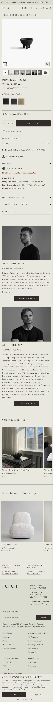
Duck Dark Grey (14, 101)
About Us (6, 637)
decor (14, 15)
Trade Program (9, 670)
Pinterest (31, 670)
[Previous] (2, 3)
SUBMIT (43, 617)
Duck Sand (21, 101)
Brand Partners (9, 645)
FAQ (4, 666)
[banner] (26, 2)
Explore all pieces (26, 298)
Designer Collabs (9, 648)
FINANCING (8, 211)
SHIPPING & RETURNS (14, 204)
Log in (10, 88)
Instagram (32, 662)
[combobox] (7, 8)
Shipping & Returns (35, 645)
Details (7, 164)
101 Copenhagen (12, 84)
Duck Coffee (6, 101)
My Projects (33, 637)
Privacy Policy (19, 689)
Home (5, 15)
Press (5, 641)
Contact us (7, 662)
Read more (7, 292)
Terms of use (33, 648)
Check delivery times (11, 138)
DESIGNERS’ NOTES (13, 198)
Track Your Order (35, 641)
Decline (38, 695)
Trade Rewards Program (12, 674)
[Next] (51, 3)
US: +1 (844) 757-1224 (39, 597)
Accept (14, 695)
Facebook (32, 666)
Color (12, 94)
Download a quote (14, 157)
